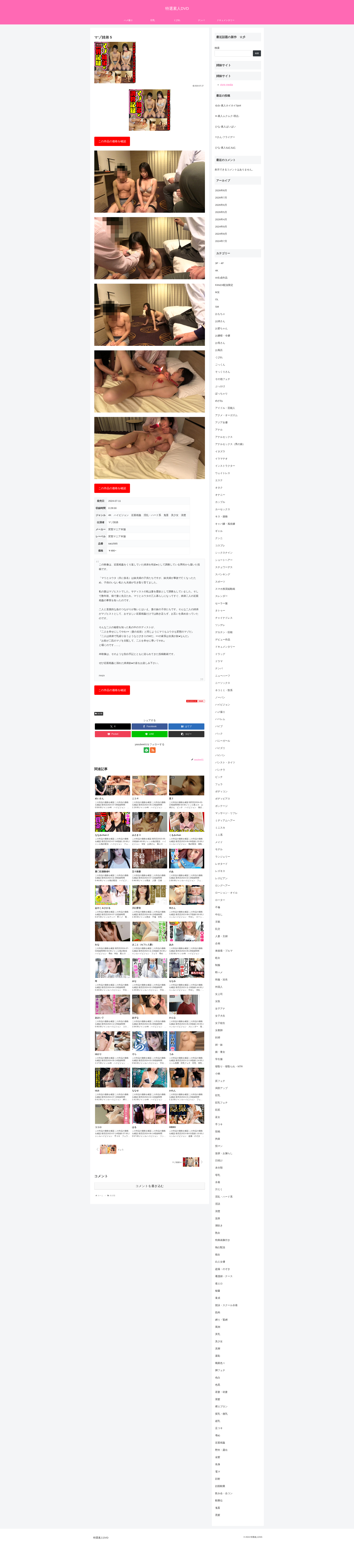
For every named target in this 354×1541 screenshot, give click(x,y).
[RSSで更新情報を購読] (153, 750)
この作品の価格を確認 (112, 141)
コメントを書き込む (150, 1186)
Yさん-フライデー (225, 137)
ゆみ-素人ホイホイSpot (228, 105)
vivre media (226, 84)
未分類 (99, 714)
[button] (186, 734)
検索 (217, 48)
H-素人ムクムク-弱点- (227, 116)
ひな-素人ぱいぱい (225, 126)
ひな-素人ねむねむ (225, 147)
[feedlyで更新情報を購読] (146, 750)
